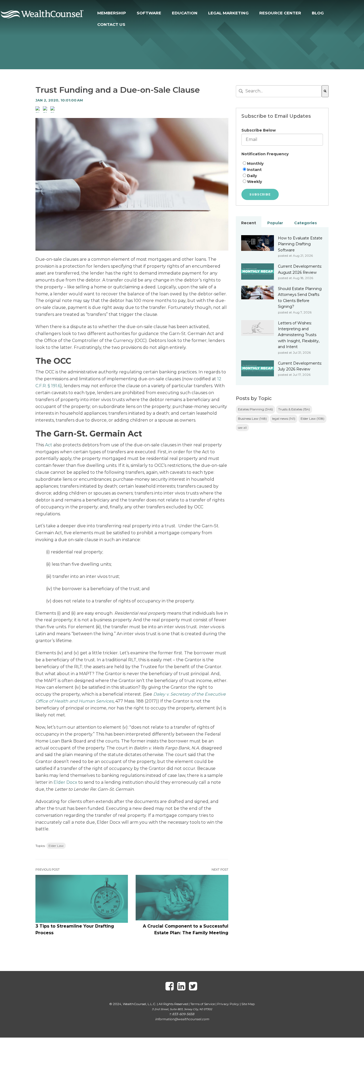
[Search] (325, 91)
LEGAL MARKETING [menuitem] (228, 12)
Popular (275, 223)
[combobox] (279, 91)
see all (242, 428)
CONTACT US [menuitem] (111, 24)
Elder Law (56, 846)
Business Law (252, 419)
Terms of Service (202, 1004)
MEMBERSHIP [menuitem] (111, 12)
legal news (283, 419)
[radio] (282, 164)
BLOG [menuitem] (318, 12)
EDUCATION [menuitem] (184, 12)
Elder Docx (65, 782)
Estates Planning (255, 409)
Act (48, 444)
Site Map (248, 1004)
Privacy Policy (228, 1004)
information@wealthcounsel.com (182, 1019)
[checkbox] (282, 173)
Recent (248, 223)
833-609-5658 (183, 1014)
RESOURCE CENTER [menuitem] (280, 12)
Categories (305, 223)
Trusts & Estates (294, 409)
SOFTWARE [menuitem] (149, 12)
